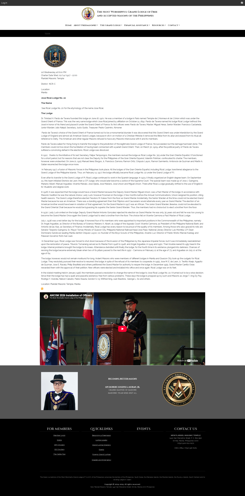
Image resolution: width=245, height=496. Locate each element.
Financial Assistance (136, 25)
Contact (173, 25)
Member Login (59, 435)
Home (68, 25)
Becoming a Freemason (101, 435)
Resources (158, 25)
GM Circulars (59, 445)
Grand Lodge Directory (101, 445)
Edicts (59, 440)
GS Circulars (59, 449)
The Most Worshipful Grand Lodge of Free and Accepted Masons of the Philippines (127, 13)
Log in (4, 3)
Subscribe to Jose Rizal (42, 289)
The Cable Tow (59, 454)
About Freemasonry (85, 25)
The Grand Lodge (110, 25)
